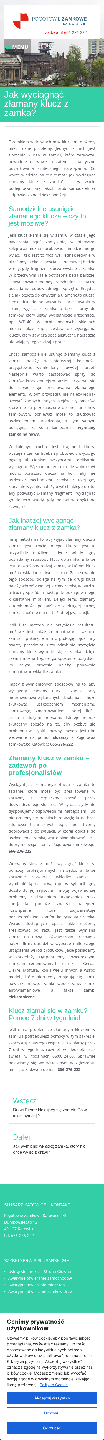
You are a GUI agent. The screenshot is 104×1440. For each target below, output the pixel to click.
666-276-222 (22, 1235)
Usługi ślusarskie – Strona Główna (39, 1271)
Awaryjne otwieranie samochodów (40, 1278)
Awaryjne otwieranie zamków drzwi (41, 1291)
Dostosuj (52, 1413)
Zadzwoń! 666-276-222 (66, 32)
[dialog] (52, 1376)
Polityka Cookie (54, 1384)
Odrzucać (52, 1428)
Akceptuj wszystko (52, 1398)
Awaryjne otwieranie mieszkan (36, 1284)
